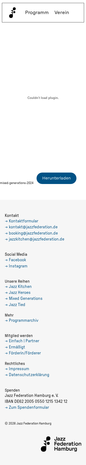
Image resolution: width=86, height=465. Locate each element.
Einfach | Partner (24, 341)
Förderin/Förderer (25, 353)
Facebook (17, 260)
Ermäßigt (17, 347)
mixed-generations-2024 (16, 183)
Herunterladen (56, 178)
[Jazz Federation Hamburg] (12, 12)
